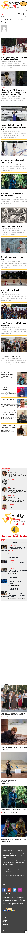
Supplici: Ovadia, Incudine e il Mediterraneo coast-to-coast (13, 324)
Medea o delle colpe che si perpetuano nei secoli (13, 258)
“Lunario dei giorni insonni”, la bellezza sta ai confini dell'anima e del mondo (9, 426)
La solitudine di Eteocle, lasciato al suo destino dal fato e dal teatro (12, 194)
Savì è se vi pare (10, 504)
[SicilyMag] (10, 9)
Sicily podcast (10, 487)
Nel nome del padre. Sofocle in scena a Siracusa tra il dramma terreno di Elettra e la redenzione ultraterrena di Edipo (13, 92)
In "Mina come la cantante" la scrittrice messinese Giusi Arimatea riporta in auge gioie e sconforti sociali (8, 393)
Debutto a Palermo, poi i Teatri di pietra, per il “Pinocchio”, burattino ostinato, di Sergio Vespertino (13, 548)
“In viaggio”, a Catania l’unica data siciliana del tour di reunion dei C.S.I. (18, 570)
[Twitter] (21, 14)
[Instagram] (23, 14)
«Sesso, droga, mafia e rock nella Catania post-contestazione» (7, 373)
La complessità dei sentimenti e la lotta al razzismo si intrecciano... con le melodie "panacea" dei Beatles (8, 412)
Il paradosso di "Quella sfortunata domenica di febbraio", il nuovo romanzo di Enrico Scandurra (9, 405)
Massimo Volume (10, 496)
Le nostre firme (5, 925)
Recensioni (3, 54)
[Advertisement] (14, 452)
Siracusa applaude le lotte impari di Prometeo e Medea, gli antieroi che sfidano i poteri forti (14, 127)
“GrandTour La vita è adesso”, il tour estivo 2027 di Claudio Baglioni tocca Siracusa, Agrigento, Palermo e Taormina (14, 595)
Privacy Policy (5, 924)
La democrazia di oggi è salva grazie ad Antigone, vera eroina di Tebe (12, 161)
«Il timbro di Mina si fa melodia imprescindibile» (7, 388)
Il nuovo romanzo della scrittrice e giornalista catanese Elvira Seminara (7, 431)
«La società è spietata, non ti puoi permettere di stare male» (8, 400)
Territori (3, 354)
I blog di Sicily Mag (5, 468)
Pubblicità (4, 923)
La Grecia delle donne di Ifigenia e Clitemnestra (10, 291)
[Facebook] (25, 14)
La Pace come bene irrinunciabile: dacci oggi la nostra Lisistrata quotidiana (14, 58)
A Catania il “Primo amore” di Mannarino (17, 562)
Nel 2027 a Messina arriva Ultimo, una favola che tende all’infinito (17, 582)
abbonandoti (10, 904)
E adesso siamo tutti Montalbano (10, 356)
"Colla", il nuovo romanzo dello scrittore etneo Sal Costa (8, 378)
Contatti (4, 921)
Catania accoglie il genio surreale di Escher (13, 226)
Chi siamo (4, 920)
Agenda (3, 540)
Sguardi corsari (10, 479)
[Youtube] (19, 14)
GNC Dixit (9, 471)
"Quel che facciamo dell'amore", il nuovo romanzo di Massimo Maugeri (8, 418)
